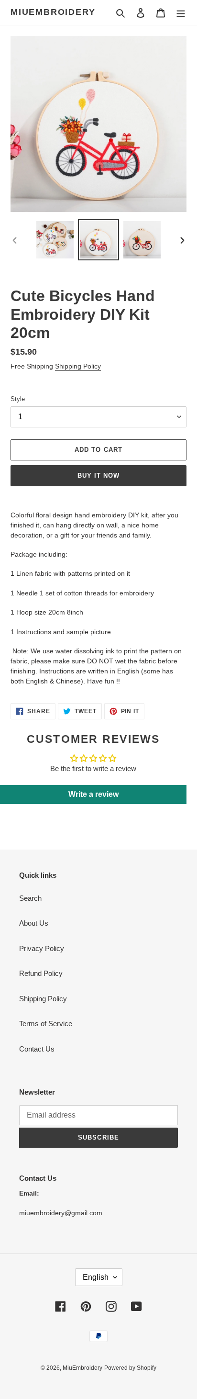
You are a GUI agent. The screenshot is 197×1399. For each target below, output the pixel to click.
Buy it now (98, 475)
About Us (33, 923)
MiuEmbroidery (53, 12)
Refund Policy (41, 973)
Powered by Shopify (130, 1368)
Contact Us (37, 1049)
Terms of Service (45, 1023)
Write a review (93, 794)
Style (18, 399)
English (96, 1277)
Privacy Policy (41, 948)
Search (30, 898)
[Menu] (181, 12)
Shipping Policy (78, 366)
